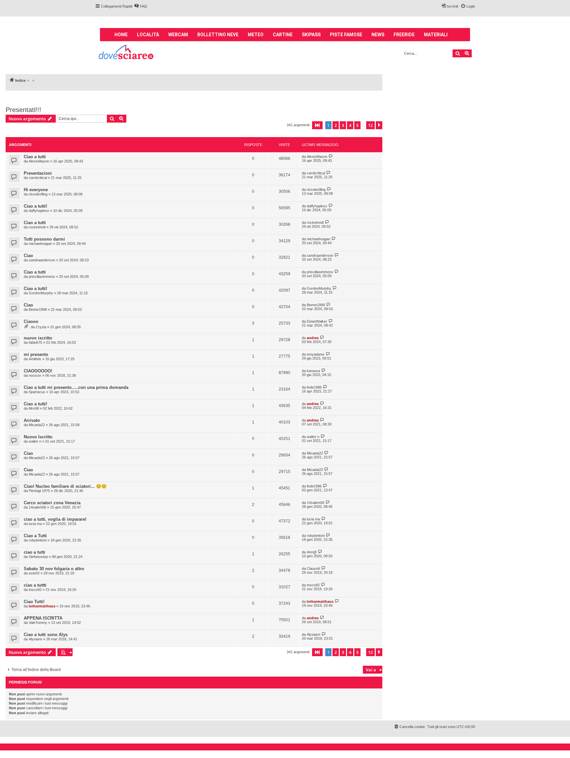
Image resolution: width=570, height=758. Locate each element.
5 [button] (357, 125)
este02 (34, 573)
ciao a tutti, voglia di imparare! (55, 519)
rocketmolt (37, 227)
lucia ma (35, 524)
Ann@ (312, 552)
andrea (313, 338)
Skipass (311, 34)
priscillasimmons (42, 276)
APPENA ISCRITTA (43, 618)
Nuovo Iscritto (38, 436)
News (377, 34)
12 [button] (370, 125)
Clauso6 (313, 568)
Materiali (436, 34)
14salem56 (37, 507)
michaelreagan (40, 244)
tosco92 (35, 590)
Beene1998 (38, 309)
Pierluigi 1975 (39, 491)
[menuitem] (140, 6)
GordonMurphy (41, 293)
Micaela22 (37, 425)
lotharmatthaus (42, 606)
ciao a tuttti (35, 585)
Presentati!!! (23, 109)
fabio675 (35, 342)
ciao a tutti (34, 552)
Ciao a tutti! (35, 206)
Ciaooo (31, 321)
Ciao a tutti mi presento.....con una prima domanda (76, 387)
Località (148, 34)
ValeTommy (38, 623)
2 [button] (335, 125)
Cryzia (41, 327)
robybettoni (38, 540)
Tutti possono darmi (44, 239)
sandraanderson (42, 260)
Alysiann (35, 639)
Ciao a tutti (35, 156)
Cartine (283, 34)
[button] (317, 125)
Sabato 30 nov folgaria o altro (54, 568)
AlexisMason (39, 161)
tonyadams (316, 354)
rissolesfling (38, 194)
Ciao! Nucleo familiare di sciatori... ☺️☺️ (65, 486)
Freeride (404, 34)
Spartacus (37, 392)
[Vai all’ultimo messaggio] (330, 156)
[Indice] (126, 53)
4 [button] (350, 125)
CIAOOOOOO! (38, 370)
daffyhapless (39, 211)
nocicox (35, 375)
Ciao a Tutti (35, 535)
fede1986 (314, 387)
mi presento (36, 354)
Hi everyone (36, 189)
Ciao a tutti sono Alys (46, 634)
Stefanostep (38, 557)
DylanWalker (317, 321)
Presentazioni (38, 173)
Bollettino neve (217, 34)
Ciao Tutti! (34, 601)
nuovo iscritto (38, 337)
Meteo (256, 34)
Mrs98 (34, 408)
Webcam (178, 34)
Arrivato (32, 420)
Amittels (35, 359)
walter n (35, 441)
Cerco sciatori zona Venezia (52, 502)
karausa (313, 371)
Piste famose (346, 34)
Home (121, 34)
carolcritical (38, 178)
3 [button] (343, 125)
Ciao (28, 255)
